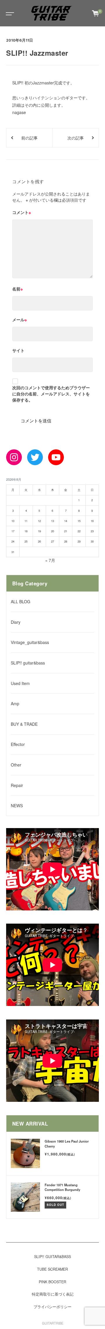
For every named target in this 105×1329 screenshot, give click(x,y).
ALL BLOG (20, 601)
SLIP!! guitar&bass (28, 663)
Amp (15, 703)
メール (19, 319)
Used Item (20, 683)
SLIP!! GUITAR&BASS (52, 1256)
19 (39, 531)
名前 (17, 289)
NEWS (17, 805)
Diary (15, 622)
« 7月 (50, 560)
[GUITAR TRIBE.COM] (51, 13)
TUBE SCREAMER (52, 1269)
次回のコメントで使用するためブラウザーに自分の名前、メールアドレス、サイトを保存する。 (51, 394)
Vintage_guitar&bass (30, 642)
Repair (17, 785)
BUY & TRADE (24, 724)
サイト (18, 350)
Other (16, 765)
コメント (21, 212)
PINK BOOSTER (52, 1281)
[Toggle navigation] (9, 13)
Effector (18, 744)
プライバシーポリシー (52, 1306)
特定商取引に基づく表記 (53, 1294)
